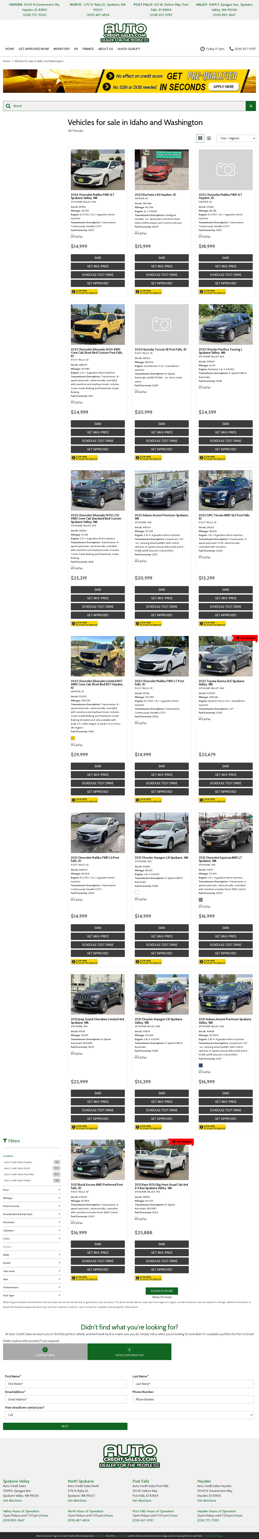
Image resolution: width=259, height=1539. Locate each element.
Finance (88, 49)
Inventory (61, 49)
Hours (44, 1515)
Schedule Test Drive (98, 275)
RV (76, 49)
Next (65, 1426)
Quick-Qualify (128, 49)
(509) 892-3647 (13, 1520)
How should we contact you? (24, 1407)
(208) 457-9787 (143, 1520)
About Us (105, 49)
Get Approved (98, 283)
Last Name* (141, 1376)
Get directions (12, 1500)
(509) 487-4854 (78, 1520)
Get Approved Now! (34, 49)
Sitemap (218, 1536)
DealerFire (99, 1536)
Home (9, 49)
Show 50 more (162, 1297)
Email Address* (15, 1392)
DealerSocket (121, 1536)
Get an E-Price (98, 266)
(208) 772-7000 (208, 1520)
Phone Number (143, 1392)
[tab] (45, 1351)
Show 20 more (162, 1291)
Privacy (208, 1536)
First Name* (13, 1376)
